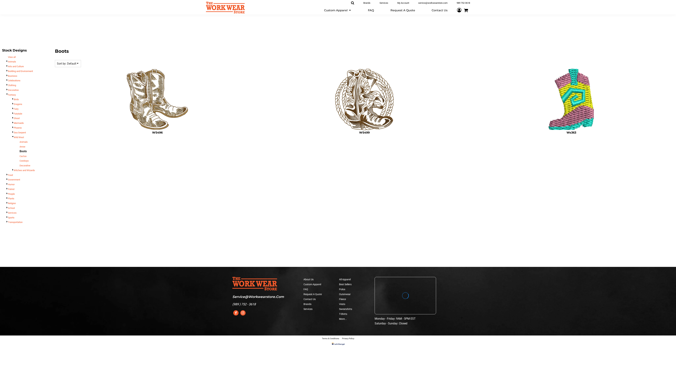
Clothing (12, 85)
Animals (12, 61)
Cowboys (24, 160)
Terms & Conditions (330, 338)
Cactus (23, 156)
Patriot (11, 189)
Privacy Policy (348, 338)
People (11, 194)
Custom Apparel (312, 284)
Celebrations (14, 80)
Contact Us (309, 299)
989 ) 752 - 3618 (244, 304)
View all (12, 57)
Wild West (19, 137)
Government (14, 179)
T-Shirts (343, 314)
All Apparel (345, 279)
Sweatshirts (345, 309)
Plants (11, 198)
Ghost (17, 118)
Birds (16, 99)
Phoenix (18, 127)
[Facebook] (236, 313)
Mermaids (19, 123)
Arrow (22, 146)
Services (12, 212)
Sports (11, 217)
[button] (338, 10)
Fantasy (12, 94)
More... (343, 319)
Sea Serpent (20, 132)
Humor (11, 184)
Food (10, 175)
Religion (12, 203)
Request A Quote (312, 294)
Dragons (18, 104)
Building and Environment (20, 71)
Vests (342, 304)
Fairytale (18, 113)
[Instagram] (243, 313)
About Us (308, 279)
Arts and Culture (16, 66)
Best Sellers (345, 284)
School (11, 208)
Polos (342, 289)
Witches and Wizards (24, 170)
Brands (307, 304)
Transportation (15, 222)
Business (12, 76)
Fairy (16, 109)
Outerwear (345, 294)
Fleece (342, 299)
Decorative (13, 90)
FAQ (305, 289)
